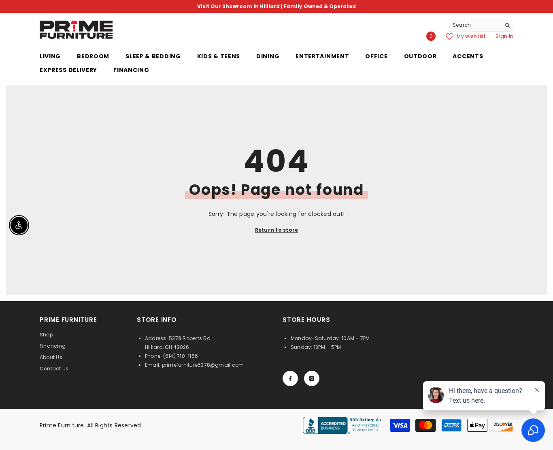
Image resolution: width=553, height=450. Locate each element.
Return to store (276, 229)
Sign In (504, 36)
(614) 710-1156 (180, 356)
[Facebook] (290, 378)
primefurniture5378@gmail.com (203, 364)
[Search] (481, 25)
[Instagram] (311, 378)
